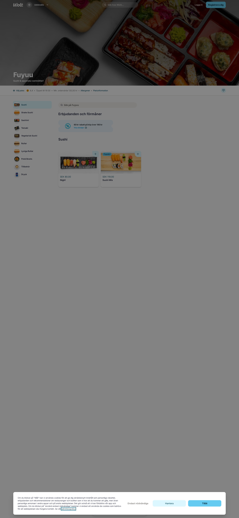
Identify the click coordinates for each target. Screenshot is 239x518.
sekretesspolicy (68, 509)
